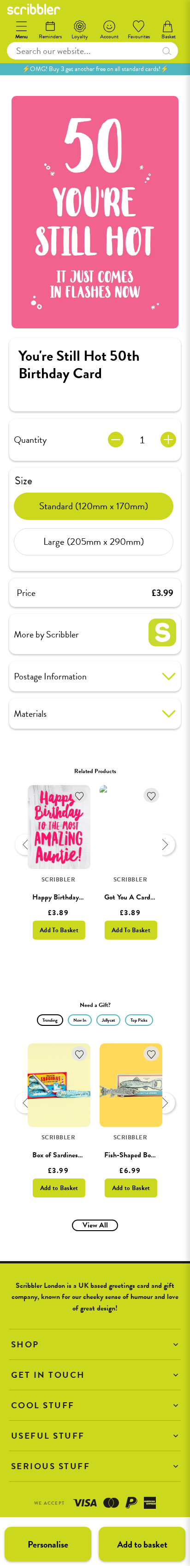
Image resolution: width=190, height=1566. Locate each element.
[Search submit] (166, 51)
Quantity (30, 440)
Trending (50, 1020)
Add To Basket (59, 930)
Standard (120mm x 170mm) (93, 506)
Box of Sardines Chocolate (70, 1155)
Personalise (48, 1544)
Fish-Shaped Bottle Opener (144, 1155)
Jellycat (108, 1020)
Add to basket (142, 1544)
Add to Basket (59, 1188)
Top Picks (139, 1020)
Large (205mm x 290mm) (93, 541)
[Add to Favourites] (79, 795)
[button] (95, 1344)
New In (79, 1020)
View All (95, 1225)
